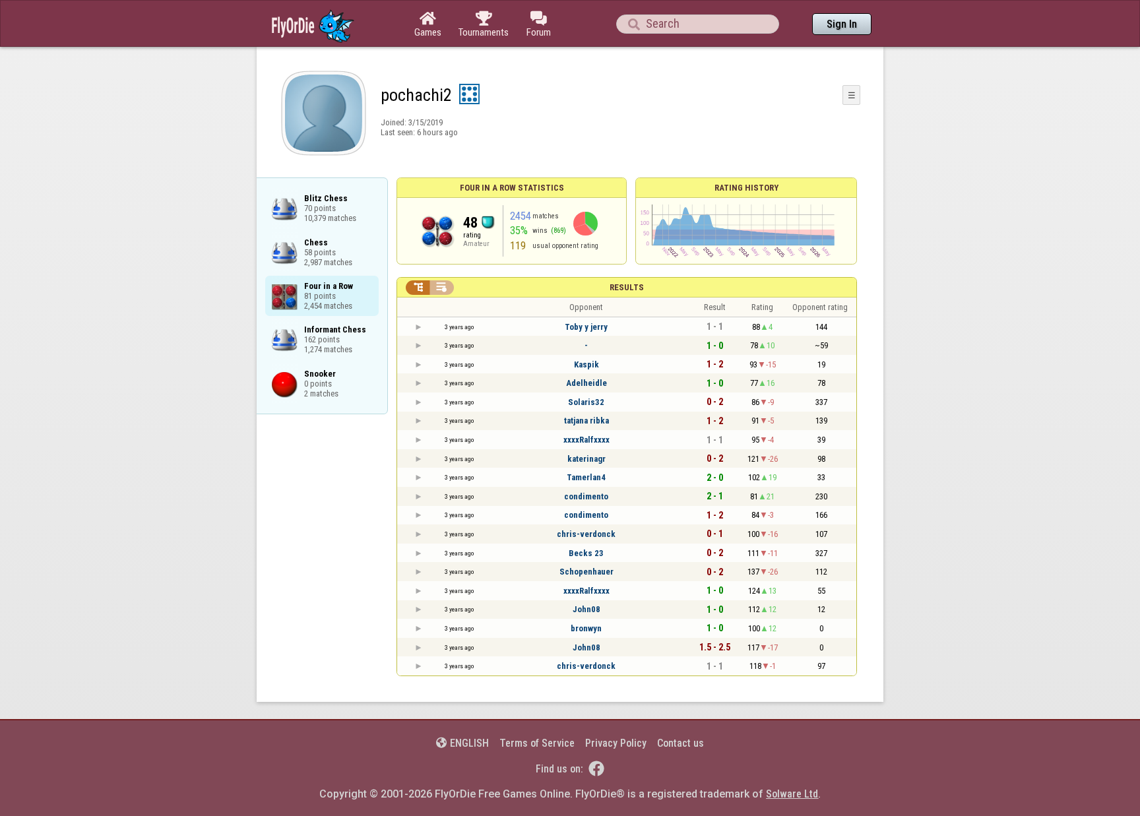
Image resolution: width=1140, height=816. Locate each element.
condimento (586, 496)
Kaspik (586, 364)
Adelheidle (586, 383)
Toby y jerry (586, 327)
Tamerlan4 (586, 477)
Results (627, 287)
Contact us (680, 743)
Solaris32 (586, 402)
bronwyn (586, 628)
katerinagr (586, 459)
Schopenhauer (586, 572)
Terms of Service (537, 743)
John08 (586, 609)
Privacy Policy (616, 743)
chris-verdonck (586, 534)
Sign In (842, 24)
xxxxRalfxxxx (586, 440)
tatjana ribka (586, 420)
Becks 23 (586, 553)
